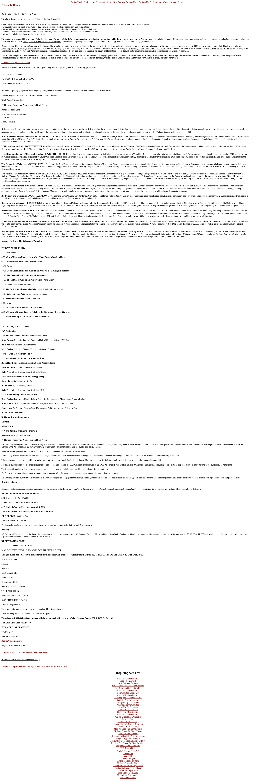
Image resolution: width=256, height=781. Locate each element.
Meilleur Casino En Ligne (128, 763)
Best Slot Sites (128, 719)
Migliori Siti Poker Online (128, 775)
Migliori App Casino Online (128, 738)
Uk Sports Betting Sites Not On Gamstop (128, 736)
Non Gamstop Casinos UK (124, 2)
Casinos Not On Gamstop (150, 2)
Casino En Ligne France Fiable (128, 768)
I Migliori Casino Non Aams (128, 745)
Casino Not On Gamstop (128, 721)
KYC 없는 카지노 (128, 748)
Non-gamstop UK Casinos (128, 702)
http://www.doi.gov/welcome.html (15, 62)
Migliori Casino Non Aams (128, 761)
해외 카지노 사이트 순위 (128, 751)
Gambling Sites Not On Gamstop (128, 698)
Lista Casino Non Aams (128, 773)
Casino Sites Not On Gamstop (128, 717)
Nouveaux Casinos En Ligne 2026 (128, 765)
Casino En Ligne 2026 (128, 770)
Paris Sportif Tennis (128, 777)
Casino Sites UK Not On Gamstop (128, 724)
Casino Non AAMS (128, 681)
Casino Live (128, 753)
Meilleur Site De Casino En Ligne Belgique (128, 741)
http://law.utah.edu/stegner (13, 645)
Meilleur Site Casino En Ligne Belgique (128, 743)
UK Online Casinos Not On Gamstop (128, 686)
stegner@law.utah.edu (11, 641)
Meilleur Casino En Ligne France (128, 729)
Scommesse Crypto (128, 756)
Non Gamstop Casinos (101, 2)
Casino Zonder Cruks (80, 2)
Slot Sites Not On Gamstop (128, 700)
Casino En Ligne (128, 758)
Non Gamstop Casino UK (128, 693)
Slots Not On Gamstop (128, 707)
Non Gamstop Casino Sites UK (128, 688)
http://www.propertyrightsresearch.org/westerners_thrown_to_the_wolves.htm (34, 667)
